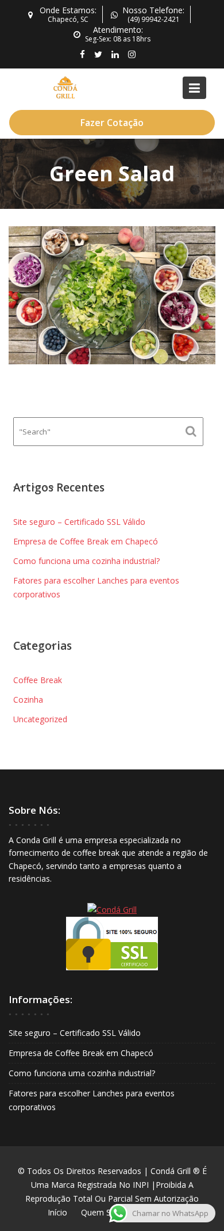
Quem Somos (107, 1212)
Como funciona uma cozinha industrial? (86, 560)
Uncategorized (40, 719)
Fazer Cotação (112, 122)
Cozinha (28, 699)
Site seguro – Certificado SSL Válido (79, 521)
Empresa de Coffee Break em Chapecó (85, 541)
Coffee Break (37, 679)
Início (57, 1212)
